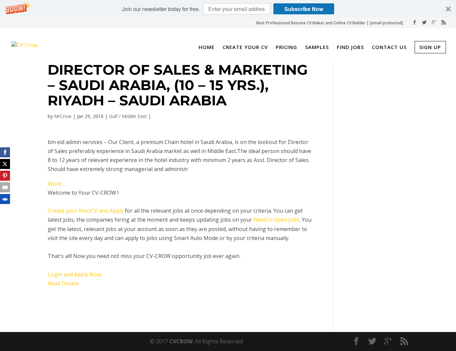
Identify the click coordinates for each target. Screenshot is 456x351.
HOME (207, 47)
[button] (228, 9)
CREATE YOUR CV (245, 47)
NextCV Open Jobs (276, 219)
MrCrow (62, 116)
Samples (317, 47)
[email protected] (386, 23)
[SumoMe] (5, 199)
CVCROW (181, 341)
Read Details (63, 283)
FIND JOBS (350, 47)
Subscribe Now (303, 9)
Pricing (286, 47)
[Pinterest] (5, 176)
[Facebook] (5, 152)
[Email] (5, 187)
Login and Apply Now (74, 274)
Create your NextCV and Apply (86, 210)
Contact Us (389, 47)
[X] (5, 164)
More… (56, 183)
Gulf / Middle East (128, 116)
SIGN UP (430, 47)
